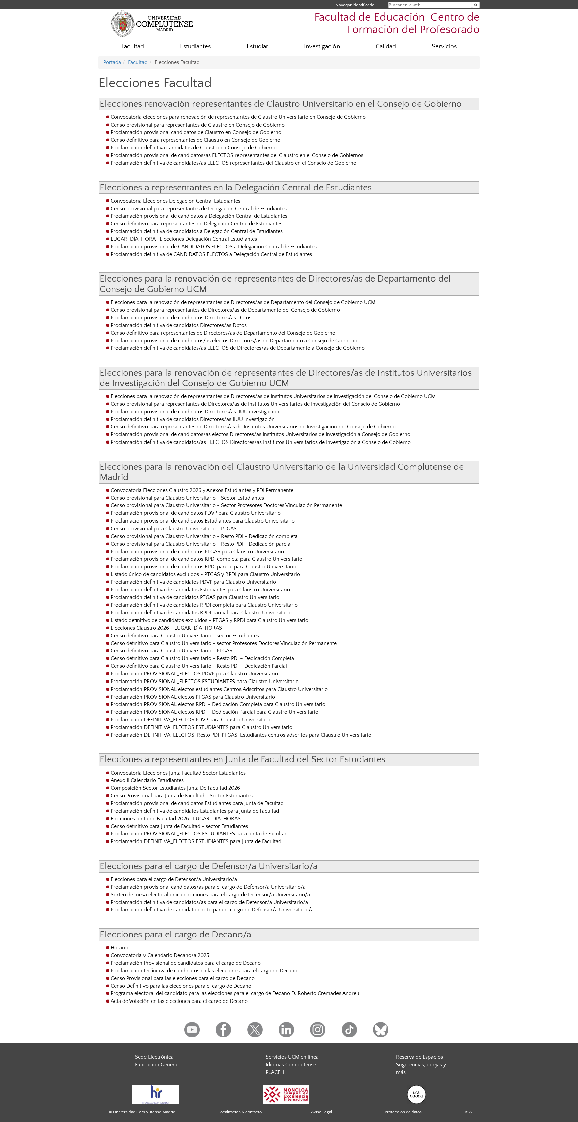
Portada (112, 62)
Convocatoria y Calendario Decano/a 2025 (160, 955)
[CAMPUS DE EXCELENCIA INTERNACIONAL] (286, 1094)
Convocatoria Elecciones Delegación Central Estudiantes (175, 201)
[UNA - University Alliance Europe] (416, 1094)
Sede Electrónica (154, 1057)
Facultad (132, 46)
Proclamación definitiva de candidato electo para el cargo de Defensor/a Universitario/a (212, 910)
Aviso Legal (321, 1112)
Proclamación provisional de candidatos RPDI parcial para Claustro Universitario (203, 567)
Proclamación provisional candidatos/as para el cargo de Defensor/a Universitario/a (208, 887)
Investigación (322, 46)
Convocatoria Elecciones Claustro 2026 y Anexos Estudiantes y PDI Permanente (202, 490)
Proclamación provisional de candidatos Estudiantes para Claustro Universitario (203, 521)
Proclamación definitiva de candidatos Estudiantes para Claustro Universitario (200, 590)
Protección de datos (403, 1112)
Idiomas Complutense (291, 1065)
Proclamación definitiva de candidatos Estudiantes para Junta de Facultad (195, 811)
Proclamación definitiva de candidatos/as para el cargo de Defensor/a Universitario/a (209, 902)
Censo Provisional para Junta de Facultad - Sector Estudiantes (182, 796)
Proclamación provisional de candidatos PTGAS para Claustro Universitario (197, 552)
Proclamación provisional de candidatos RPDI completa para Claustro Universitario (206, 559)
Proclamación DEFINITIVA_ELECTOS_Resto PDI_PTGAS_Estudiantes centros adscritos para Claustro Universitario (241, 735)
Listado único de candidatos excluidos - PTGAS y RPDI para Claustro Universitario (205, 574)
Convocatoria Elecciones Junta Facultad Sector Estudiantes (178, 773)
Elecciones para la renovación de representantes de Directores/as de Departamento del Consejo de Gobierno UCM (243, 302)
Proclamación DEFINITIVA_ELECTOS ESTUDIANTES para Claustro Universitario (201, 727)
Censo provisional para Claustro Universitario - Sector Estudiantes (187, 498)
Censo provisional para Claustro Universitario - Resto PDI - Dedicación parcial (201, 544)
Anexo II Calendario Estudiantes (147, 780)
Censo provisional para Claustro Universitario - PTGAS (174, 529)
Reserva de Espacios (419, 1057)
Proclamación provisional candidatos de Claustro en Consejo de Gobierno (196, 132)
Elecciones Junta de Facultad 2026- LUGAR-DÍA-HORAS (176, 819)
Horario (119, 948)
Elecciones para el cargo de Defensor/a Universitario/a (174, 879)
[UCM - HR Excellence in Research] (155, 1094)
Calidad (386, 46)
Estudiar (257, 46)
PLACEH (275, 1072)
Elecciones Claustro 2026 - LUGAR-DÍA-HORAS (166, 628)
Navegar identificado (354, 5)
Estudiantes (195, 46)
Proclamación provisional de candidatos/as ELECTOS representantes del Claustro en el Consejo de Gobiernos (237, 155)
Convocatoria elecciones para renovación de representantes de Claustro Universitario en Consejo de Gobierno (238, 117)
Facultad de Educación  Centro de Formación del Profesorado (397, 23)
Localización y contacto (240, 1112)
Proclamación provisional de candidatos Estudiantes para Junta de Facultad (197, 803)
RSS (468, 1112)
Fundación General (157, 1065)
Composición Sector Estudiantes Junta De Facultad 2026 (175, 788)
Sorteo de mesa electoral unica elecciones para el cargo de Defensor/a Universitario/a (210, 895)
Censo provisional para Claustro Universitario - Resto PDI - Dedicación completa (204, 536)
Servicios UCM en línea (292, 1057)
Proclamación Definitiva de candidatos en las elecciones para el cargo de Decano (204, 971)
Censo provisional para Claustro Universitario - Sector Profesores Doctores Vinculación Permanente (226, 505)
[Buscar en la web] (476, 5)
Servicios (444, 46)
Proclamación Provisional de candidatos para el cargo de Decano (186, 963)
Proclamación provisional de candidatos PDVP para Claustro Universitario (196, 513)
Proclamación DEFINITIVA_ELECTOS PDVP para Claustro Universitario (191, 720)
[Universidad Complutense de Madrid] (151, 23)
